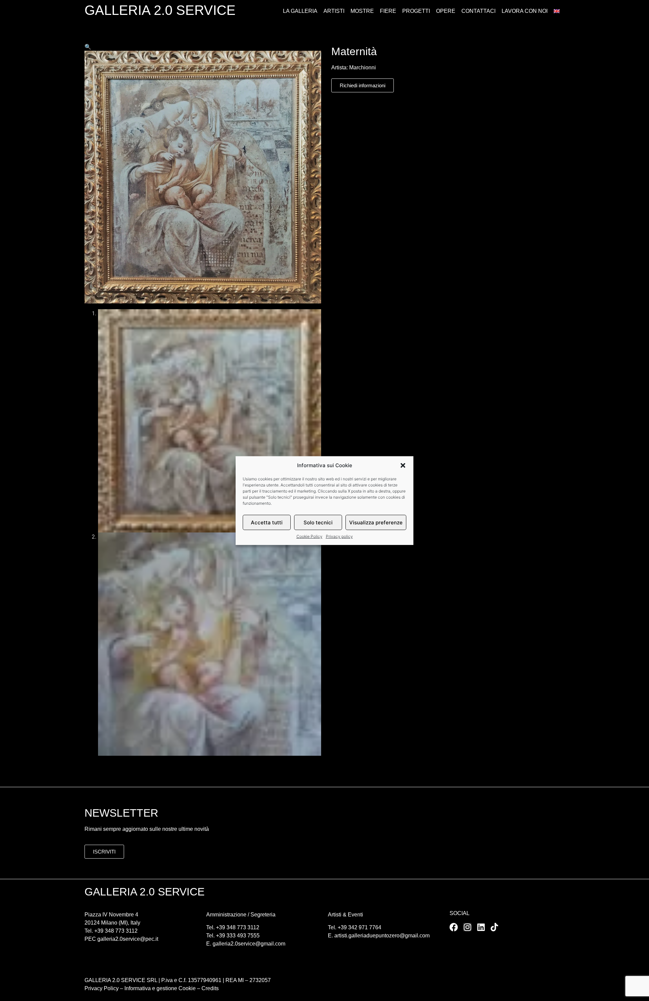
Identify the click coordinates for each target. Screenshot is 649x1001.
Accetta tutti (267, 522)
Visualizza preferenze (376, 522)
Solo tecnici (318, 522)
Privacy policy (339, 536)
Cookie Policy (309, 536)
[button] (403, 465)
